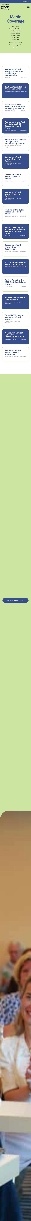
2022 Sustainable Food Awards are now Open (15, 263)
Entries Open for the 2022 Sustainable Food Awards (15, 282)
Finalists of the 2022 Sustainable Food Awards (14, 212)
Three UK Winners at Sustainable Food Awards (14, 317)
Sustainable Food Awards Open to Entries (13, 159)
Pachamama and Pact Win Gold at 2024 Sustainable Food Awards (15, 125)
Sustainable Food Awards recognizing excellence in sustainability (14, 72)
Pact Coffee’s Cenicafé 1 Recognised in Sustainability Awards (15, 141)
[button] (28, 7)
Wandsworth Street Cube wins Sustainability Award (14, 335)
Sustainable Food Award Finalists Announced (13, 352)
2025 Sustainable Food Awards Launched (15, 88)
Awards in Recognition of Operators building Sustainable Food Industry (15, 230)
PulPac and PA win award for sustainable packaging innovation (15, 106)
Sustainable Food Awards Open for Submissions (13, 247)
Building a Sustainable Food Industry (15, 298)
